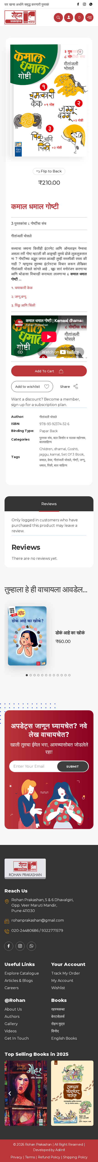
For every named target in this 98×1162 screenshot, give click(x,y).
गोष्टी (75, 460)
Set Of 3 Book (72, 454)
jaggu (44, 454)
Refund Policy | (50, 1157)
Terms (30, 1157)
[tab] (49, 504)
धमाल (42, 465)
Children (45, 449)
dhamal (60, 449)
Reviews (49, 504)
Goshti (72, 449)
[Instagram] (84, 4)
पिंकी (49, 465)
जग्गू (82, 460)
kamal (55, 454)
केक (50, 460)
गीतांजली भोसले (48, 417)
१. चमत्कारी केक (22, 288)
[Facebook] (78, 4)
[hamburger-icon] (89, 17)
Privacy (16, 1157)
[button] (10, 1093)
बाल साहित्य (60, 465)
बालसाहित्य (45, 442)
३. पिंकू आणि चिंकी (23, 305)
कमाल (42, 460)
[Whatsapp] (90, 4)
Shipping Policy (75, 1157)
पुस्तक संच (45, 438)
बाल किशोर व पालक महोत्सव (69, 438)
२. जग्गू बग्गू (18, 297)
